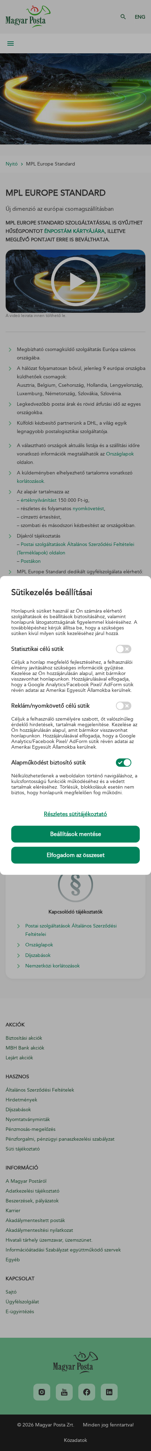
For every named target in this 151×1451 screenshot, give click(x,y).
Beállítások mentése (75, 834)
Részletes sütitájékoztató (75, 814)
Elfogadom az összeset (76, 855)
